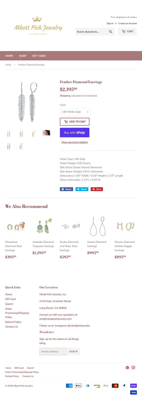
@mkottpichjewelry (78, 325)
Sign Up (73, 351)
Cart (130, 31)
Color (63, 105)
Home (9, 55)
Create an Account (127, 23)
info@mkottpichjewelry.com (55, 319)
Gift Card (39, 55)
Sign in (110, 23)
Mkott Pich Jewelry (23, 385)
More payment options (75, 142)
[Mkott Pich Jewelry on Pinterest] (127, 368)
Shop (22, 55)
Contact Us (11, 326)
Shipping (65, 95)
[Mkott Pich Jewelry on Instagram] (133, 368)
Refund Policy (13, 322)
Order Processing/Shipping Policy (17, 313)
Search (9, 304)
